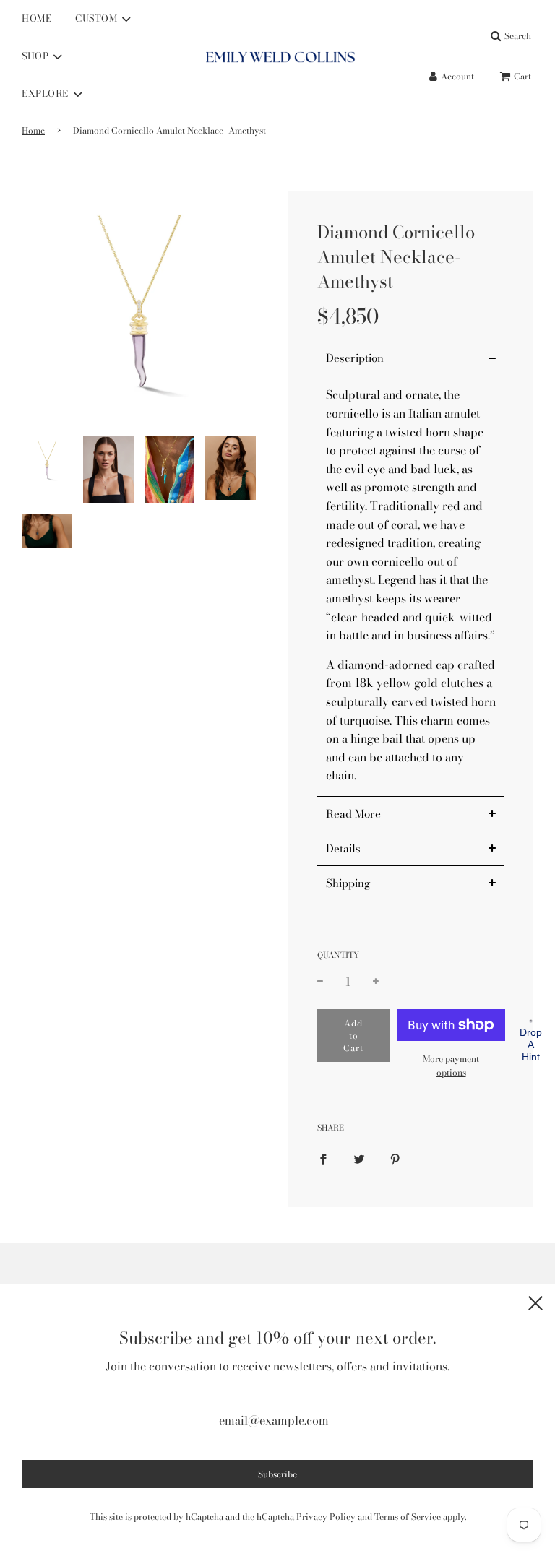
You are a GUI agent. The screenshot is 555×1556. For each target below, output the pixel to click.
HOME (36, 18)
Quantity (338, 955)
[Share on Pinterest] (395, 1158)
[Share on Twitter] (359, 1158)
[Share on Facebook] (323, 1158)
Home (33, 130)
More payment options (451, 1065)
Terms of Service (407, 1516)
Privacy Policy (326, 1516)
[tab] (410, 358)
